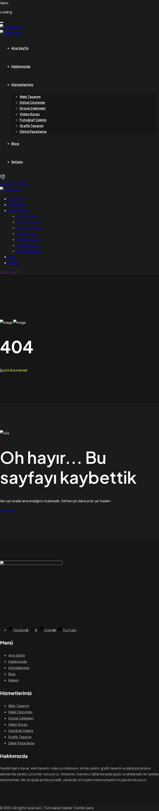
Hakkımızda (20, 66)
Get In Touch (9, 272)
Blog (15, 143)
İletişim (17, 162)
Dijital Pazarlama (33, 131)
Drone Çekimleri (33, 108)
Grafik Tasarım (31, 125)
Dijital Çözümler (32, 102)
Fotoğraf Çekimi (33, 120)
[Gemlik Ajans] (11, 27)
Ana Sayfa (19, 48)
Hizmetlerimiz (22, 84)
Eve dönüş (8, 510)
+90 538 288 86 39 (14, 184)
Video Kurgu (30, 114)
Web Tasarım (30, 96)
